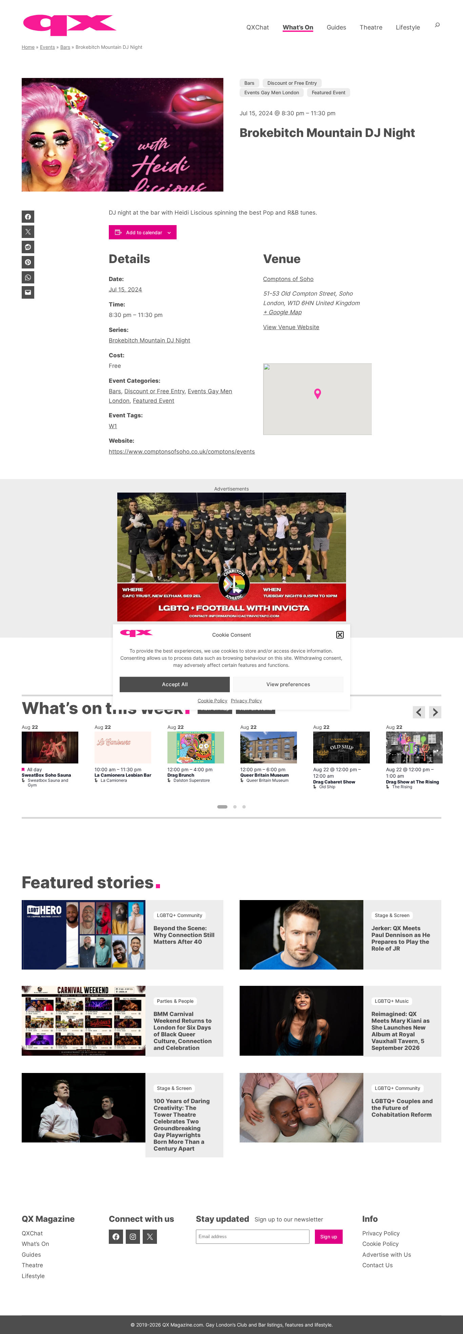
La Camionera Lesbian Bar (123, 775)
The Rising (402, 786)
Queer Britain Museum (264, 775)
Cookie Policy (212, 700)
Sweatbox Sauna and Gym (48, 783)
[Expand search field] (437, 27)
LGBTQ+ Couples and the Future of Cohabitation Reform (402, 1108)
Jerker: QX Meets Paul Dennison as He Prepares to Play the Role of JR (400, 938)
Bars (65, 47)
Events (47, 47)
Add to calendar (144, 232)
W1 (113, 426)
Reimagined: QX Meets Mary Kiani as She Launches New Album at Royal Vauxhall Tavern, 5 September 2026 (400, 1031)
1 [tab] (222, 807)
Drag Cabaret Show (334, 781)
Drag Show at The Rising (412, 781)
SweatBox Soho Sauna (46, 775)
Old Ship (327, 786)
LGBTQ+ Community (179, 915)
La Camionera (114, 780)
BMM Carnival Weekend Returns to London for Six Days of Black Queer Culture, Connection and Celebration (183, 1031)
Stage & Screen (392, 915)
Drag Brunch (180, 775)
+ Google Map (282, 312)
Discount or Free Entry (292, 83)
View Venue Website (291, 327)
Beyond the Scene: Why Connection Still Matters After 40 (184, 935)
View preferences (288, 684)
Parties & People (175, 1001)
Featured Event (328, 92)
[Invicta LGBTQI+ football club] (231, 619)
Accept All (175, 684)
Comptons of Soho (288, 278)
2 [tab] (235, 807)
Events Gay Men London (271, 92)
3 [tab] (244, 807)
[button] (340, 634)
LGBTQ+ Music (392, 1001)
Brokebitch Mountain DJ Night (149, 340)
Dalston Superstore (192, 780)
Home (28, 47)
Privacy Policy (246, 700)
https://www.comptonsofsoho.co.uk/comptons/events (182, 451)
